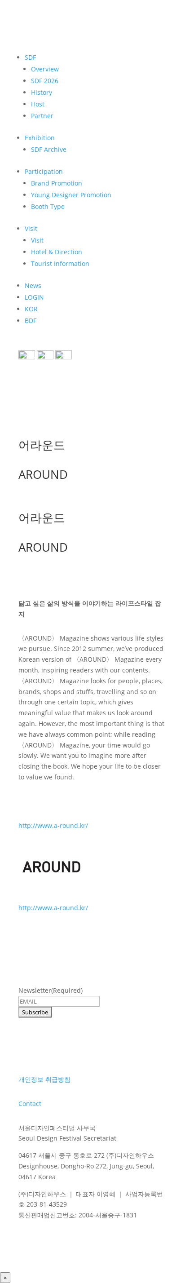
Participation (44, 171)
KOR (31, 309)
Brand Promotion (56, 183)
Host (37, 104)
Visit (31, 228)
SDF (30, 57)
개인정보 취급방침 (44, 1079)
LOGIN (34, 297)
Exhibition (40, 137)
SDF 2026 (44, 80)
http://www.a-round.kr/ (53, 825)
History (41, 92)
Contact (29, 1103)
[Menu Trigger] (31, 361)
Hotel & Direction (56, 252)
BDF (30, 320)
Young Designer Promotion (71, 194)
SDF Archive (48, 149)
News (33, 285)
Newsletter (50, 990)
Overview (45, 69)
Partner (42, 115)
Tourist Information (60, 263)
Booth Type (48, 206)
